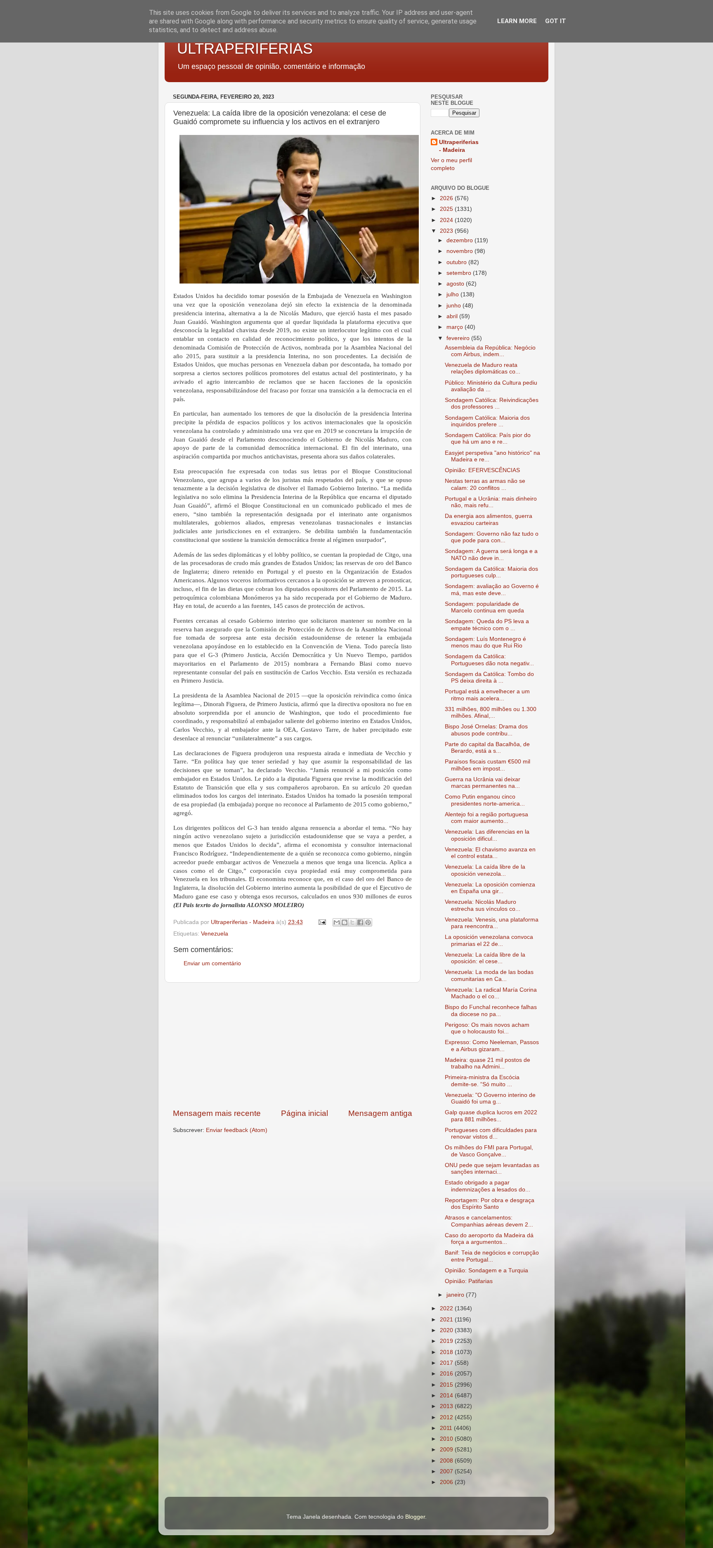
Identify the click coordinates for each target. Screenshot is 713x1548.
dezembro (460, 240)
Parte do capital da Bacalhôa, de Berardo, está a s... (487, 747)
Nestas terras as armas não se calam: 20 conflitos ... (485, 484)
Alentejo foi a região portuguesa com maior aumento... (486, 817)
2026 (447, 198)
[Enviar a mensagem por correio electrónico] (322, 922)
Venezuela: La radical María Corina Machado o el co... (491, 993)
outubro (457, 262)
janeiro (456, 1295)
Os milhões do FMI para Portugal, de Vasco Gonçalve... (489, 1150)
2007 (447, 1471)
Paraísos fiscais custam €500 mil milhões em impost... (487, 765)
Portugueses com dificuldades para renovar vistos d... (491, 1133)
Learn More (517, 21)
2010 (447, 1439)
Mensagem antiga (380, 1113)
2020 (447, 1330)
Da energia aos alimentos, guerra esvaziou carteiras (488, 519)
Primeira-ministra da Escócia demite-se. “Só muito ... (482, 1080)
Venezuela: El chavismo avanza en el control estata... (490, 852)
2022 (447, 1308)
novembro (460, 251)
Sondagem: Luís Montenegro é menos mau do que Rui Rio (485, 642)
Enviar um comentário (212, 963)
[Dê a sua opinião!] (344, 922)
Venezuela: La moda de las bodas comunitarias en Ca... (489, 975)
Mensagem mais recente (217, 1113)
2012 (447, 1417)
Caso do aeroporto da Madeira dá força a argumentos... (489, 1238)
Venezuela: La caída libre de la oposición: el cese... (485, 958)
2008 (447, 1461)
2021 (447, 1319)
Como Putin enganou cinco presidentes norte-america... (485, 800)
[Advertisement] (292, 1045)
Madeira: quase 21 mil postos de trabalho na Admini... (487, 1063)
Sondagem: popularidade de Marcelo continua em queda (484, 607)
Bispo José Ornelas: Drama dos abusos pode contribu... (486, 729)
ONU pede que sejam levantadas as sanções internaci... (492, 1168)
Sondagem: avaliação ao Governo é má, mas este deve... (492, 589)
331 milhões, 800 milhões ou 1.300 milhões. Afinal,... (490, 712)
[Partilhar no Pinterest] (368, 922)
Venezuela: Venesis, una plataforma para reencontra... (491, 923)
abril (452, 316)
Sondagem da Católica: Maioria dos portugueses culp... (491, 572)
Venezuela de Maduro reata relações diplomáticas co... (482, 368)
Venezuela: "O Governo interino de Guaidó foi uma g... (490, 1098)
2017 (447, 1363)
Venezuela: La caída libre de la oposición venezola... (485, 870)
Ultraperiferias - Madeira (459, 146)
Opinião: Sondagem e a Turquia (486, 1270)
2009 (447, 1449)
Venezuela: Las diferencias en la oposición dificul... (487, 835)
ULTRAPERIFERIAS (245, 48)
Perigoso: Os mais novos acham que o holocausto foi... (487, 1028)
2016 (447, 1374)
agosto (456, 284)
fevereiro (458, 338)
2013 (447, 1406)
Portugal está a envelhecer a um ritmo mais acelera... (487, 694)
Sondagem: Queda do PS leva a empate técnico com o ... (487, 624)
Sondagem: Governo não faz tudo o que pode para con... (491, 537)
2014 (447, 1395)
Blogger (415, 1517)
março (455, 327)
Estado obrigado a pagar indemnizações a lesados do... (487, 1185)
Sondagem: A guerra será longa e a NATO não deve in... (491, 554)
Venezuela (214, 934)
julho (453, 294)
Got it (555, 21)
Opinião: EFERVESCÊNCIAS (482, 470)
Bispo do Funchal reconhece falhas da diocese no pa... (491, 1010)
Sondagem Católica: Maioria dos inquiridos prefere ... (487, 421)
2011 (447, 1428)
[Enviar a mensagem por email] (337, 922)
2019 (447, 1341)
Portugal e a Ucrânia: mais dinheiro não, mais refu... (491, 502)
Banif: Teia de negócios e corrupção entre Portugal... (492, 1256)
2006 (447, 1482)
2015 (447, 1385)
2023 (447, 231)
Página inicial (304, 1113)
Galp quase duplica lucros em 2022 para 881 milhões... (491, 1115)
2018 (447, 1352)
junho (454, 306)
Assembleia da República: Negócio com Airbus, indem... (490, 351)
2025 (447, 209)
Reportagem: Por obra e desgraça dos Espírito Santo (489, 1203)
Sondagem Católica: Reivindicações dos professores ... (491, 403)
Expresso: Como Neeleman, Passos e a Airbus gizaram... (492, 1045)
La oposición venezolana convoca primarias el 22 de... (489, 940)
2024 (447, 220)
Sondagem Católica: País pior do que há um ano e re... (488, 438)
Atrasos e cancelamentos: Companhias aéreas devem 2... (489, 1221)
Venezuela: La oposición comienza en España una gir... (490, 888)
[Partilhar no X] (352, 922)
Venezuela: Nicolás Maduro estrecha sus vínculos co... (482, 905)
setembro (459, 273)
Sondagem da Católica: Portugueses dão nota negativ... (489, 659)
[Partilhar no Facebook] (360, 922)
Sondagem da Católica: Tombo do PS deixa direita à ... (489, 677)
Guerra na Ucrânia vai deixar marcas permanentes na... (482, 782)
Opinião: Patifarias (469, 1281)
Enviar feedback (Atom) (236, 1130)
